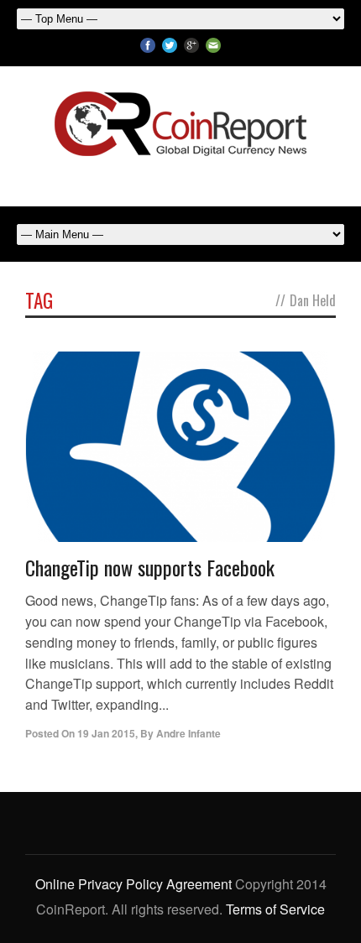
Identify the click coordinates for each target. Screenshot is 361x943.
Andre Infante (188, 733)
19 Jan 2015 (106, 733)
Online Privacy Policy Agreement (133, 884)
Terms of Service (275, 909)
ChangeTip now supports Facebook (150, 567)
